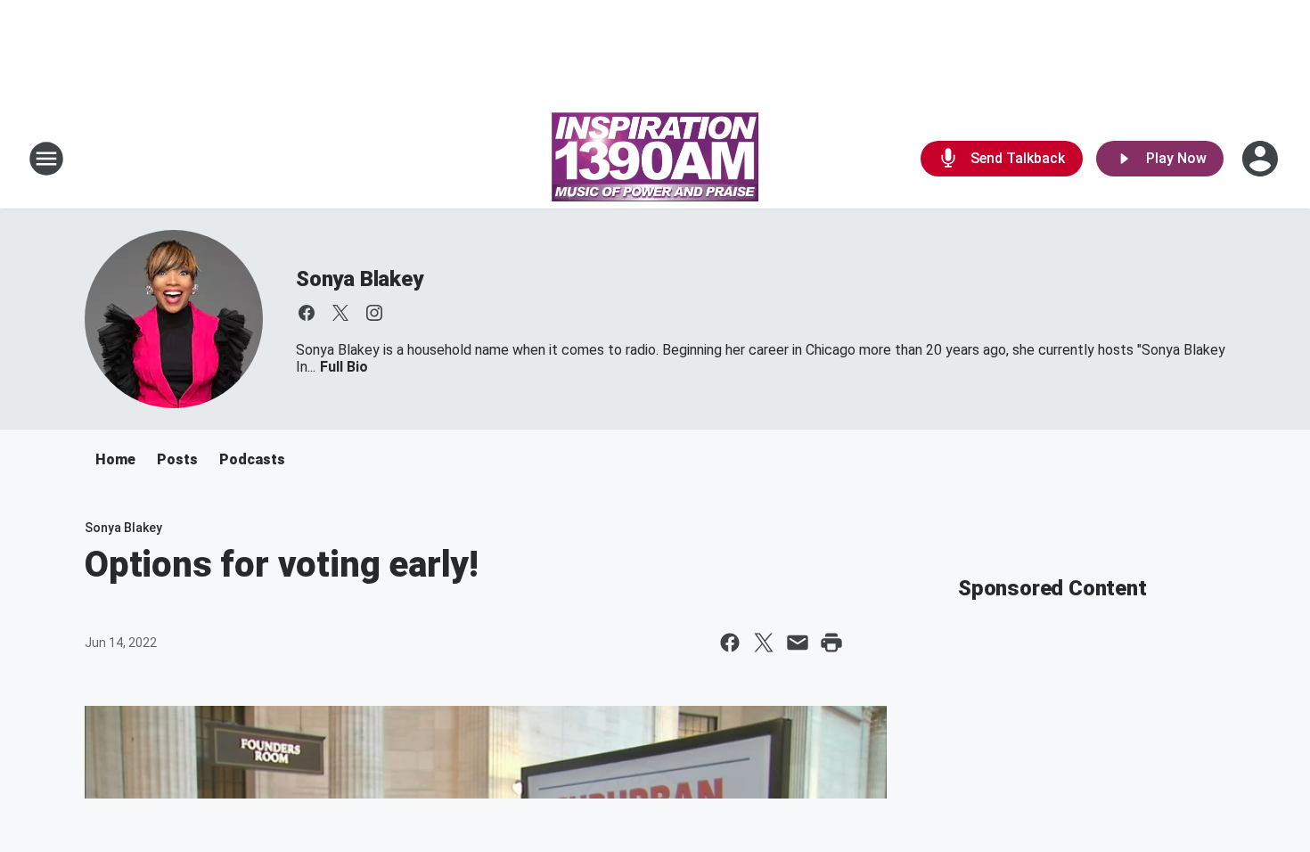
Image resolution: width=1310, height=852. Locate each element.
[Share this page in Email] (797, 642)
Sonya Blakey (359, 278)
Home (115, 459)
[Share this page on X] (763, 642)
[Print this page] (831, 642)
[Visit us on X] (340, 313)
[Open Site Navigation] (46, 158)
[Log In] (1261, 158)
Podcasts (252, 459)
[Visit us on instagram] (374, 313)
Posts (177, 459)
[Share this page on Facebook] (729, 642)
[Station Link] (655, 158)
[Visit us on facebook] (306, 313)
